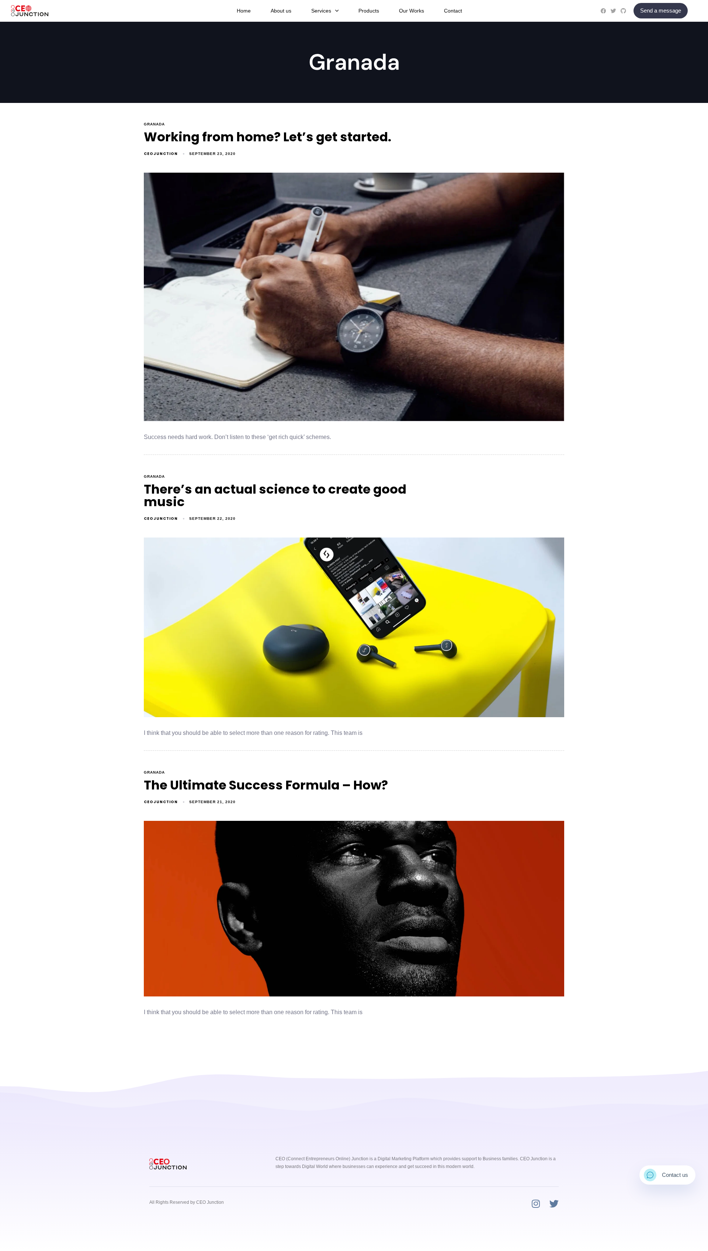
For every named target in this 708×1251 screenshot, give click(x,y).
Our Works (411, 11)
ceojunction (161, 153)
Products (368, 11)
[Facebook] (603, 11)
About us (281, 11)
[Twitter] (613, 11)
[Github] (623, 11)
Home (244, 11)
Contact (453, 11)
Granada (154, 124)
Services (321, 11)
